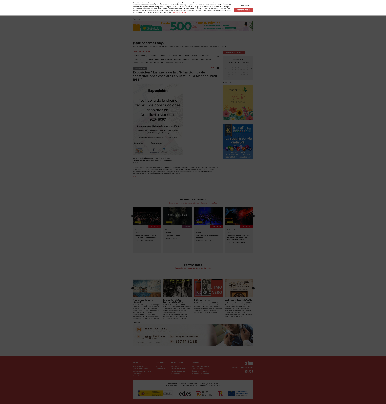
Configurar (244, 5)
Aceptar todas (243, 10)
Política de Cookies (179, 12)
